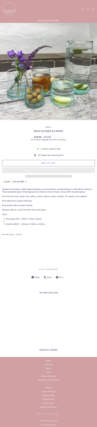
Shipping (44, 140)
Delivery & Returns (48, 376)
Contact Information (48, 407)
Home (47, 127)
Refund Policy (48, 399)
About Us (49, 364)
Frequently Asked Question (48, 380)
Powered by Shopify (48, 425)
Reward (48, 388)
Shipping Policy (48, 395)
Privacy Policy (48, 403)
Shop (48, 372)
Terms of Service (48, 391)
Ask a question (48, 269)
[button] (48, 170)
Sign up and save (47, 414)
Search (48, 368)
